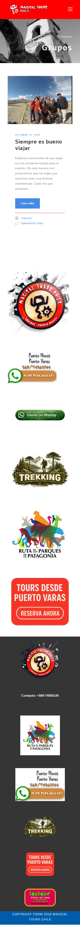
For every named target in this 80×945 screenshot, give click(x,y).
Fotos (40, 223)
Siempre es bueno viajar (38, 145)
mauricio (26, 218)
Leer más (27, 203)
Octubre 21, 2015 (27, 134)
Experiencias (28, 223)
